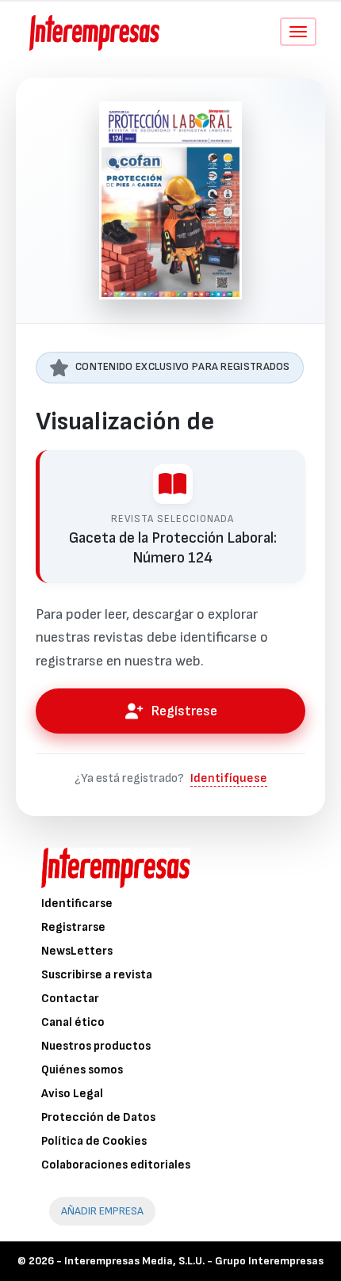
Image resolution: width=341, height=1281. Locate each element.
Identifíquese (228, 778)
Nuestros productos (96, 1046)
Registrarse (73, 927)
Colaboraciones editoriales (115, 1164)
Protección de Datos (98, 1117)
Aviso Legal (72, 1093)
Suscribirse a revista (96, 974)
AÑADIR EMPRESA (102, 1211)
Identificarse (77, 903)
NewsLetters (77, 951)
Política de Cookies (94, 1141)
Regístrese (184, 711)
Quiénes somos (82, 1069)
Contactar (70, 998)
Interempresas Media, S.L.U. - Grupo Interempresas (194, 1261)
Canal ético (73, 1022)
